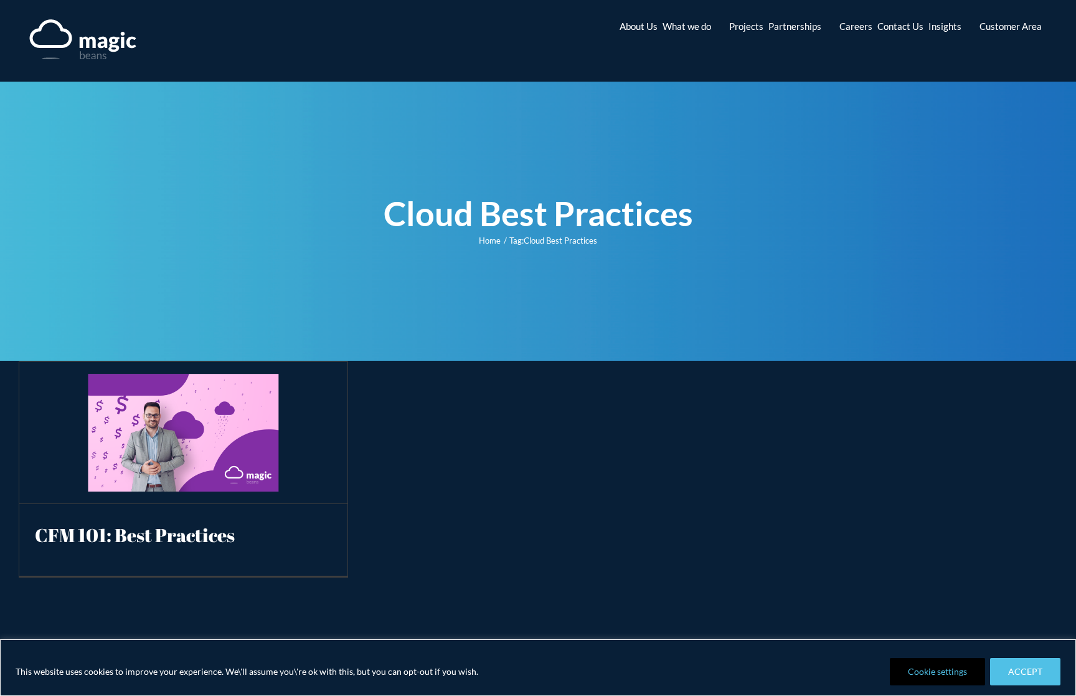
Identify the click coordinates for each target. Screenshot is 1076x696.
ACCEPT (1025, 671)
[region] (538, 667)
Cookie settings (937, 671)
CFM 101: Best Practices (135, 535)
